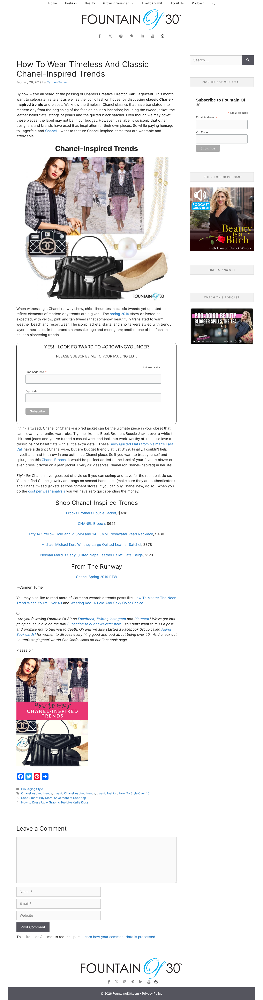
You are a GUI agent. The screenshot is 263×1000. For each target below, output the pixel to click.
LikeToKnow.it (152, 3)
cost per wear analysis (46, 491)
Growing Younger (116, 3)
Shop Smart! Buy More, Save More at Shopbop (53, 798)
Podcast (198, 3)
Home (52, 3)
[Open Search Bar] (213, 3)
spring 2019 (119, 314)
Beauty (90, 3)
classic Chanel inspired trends (74, 793)
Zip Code (31, 391)
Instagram (118, 619)
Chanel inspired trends (36, 793)
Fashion (71, 3)
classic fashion (107, 793)
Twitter (101, 619)
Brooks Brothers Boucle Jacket (91, 513)
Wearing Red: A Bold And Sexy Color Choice (106, 603)
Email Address (35, 372)
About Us (177, 3)
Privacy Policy (152, 993)
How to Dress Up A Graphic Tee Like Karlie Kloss (55, 802)
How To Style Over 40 (134, 793)
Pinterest (141, 619)
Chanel (51, 131)
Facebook (86, 619)
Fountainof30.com (126, 993)
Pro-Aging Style (32, 789)
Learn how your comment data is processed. (119, 937)
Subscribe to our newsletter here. (94, 624)
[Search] (248, 60)
